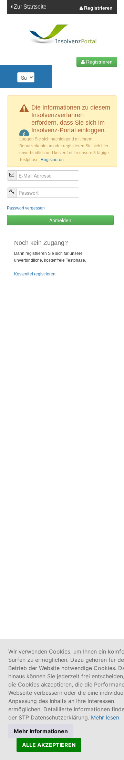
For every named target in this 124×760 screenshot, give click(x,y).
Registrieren (98, 8)
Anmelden (60, 220)
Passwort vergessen (26, 208)
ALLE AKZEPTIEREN (49, 744)
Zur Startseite (29, 7)
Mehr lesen (105, 717)
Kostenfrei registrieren (34, 274)
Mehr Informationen (41, 731)
